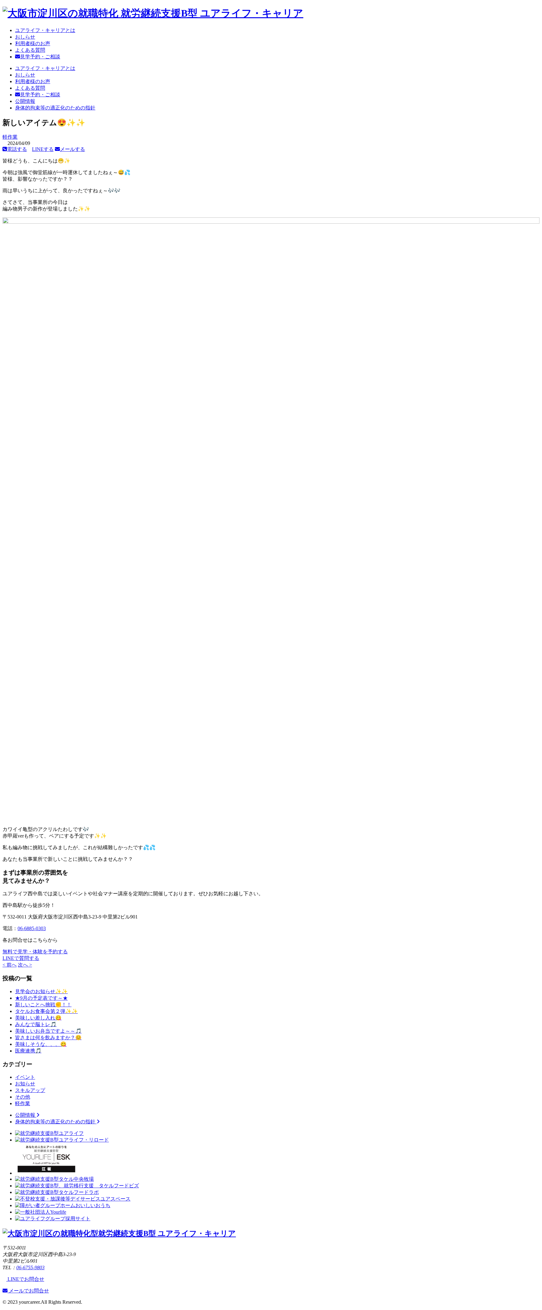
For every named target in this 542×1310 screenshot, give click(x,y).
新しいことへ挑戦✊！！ (43, 1004)
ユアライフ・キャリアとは (45, 30)
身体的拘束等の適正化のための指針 (55, 107)
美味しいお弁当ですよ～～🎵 (48, 1031)
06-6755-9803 (30, 1267)
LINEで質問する (21, 958)
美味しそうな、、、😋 (40, 1044)
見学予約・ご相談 (40, 56)
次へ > (25, 964)
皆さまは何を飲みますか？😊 (48, 1037)
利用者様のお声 (32, 43)
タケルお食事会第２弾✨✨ (46, 1011)
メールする (72, 149)
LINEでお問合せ (25, 1279)
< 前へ (10, 964)
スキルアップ (30, 1090)
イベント (25, 1077)
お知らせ (25, 1083)
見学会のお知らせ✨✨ (41, 991)
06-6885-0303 (32, 928)
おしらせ (25, 37)
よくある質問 (30, 50)
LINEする (43, 149)
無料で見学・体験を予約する (35, 951)
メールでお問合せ (28, 1290)
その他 (22, 1097)
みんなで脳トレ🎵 (35, 1024)
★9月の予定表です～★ (41, 998)
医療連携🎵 (28, 1050)
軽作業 (10, 137)
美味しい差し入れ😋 (38, 1017)
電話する (17, 149)
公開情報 (25, 101)
